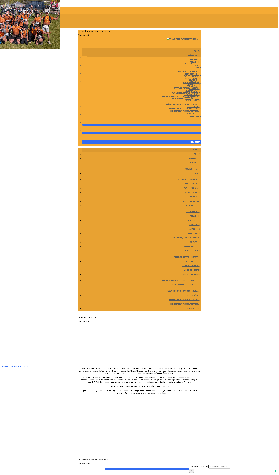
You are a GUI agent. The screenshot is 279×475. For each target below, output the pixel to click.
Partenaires (194, 158)
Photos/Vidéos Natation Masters (186, 98)
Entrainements (193, 80)
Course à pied (194, 233)
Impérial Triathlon (192, 246)
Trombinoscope (193, 84)
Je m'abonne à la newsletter (198, 466)
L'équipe (196, 58)
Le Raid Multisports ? (191, 266)
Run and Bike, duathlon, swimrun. (186, 238)
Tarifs (197, 66)
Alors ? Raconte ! (192, 78)
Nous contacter (193, 205)
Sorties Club (194, 197)
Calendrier (195, 242)
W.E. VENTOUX (194, 229)
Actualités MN (193, 107)
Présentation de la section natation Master (181, 96)
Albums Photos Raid (191, 274)
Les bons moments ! (192, 95)
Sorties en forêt (192, 74)
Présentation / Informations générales (183, 104)
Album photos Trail (191, 201)
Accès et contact (192, 64)
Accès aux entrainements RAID (187, 88)
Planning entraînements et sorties (184, 109)
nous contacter (193, 90)
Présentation (194, 55)
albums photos (193, 113)
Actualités (195, 62)
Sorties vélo (194, 86)
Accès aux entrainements (189, 72)
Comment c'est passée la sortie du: (185, 111)
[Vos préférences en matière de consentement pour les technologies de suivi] (275, 471)
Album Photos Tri (192, 251)
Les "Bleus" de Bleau (191, 188)
